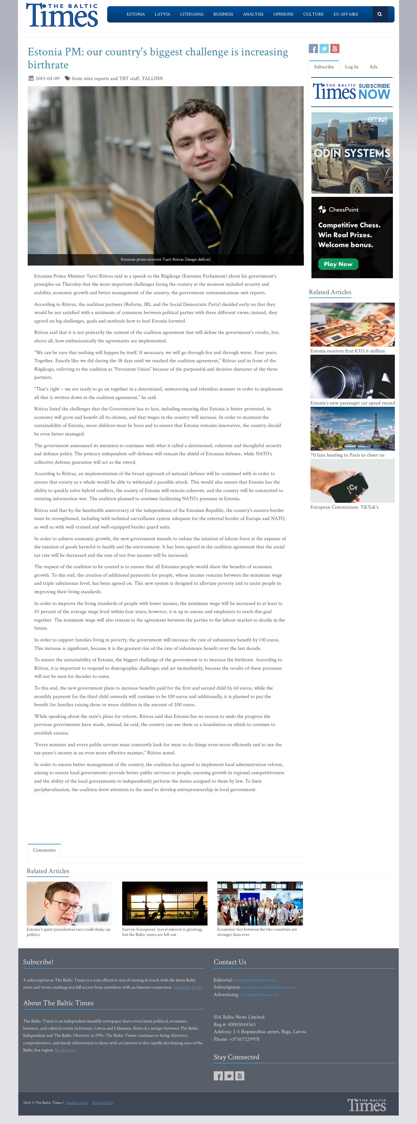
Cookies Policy (77, 1102)
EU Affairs (346, 14)
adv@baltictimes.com (259, 995)
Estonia (136, 14)
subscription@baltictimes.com (269, 987)
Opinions (283, 14)
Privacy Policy (103, 1102)
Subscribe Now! (187, 987)
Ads (373, 66)
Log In (351, 66)
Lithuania (192, 14)
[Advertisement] (165, 820)
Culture (313, 14)
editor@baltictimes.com (255, 980)
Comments (44, 850)
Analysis (253, 14)
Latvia (162, 14)
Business (223, 14)
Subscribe (324, 66)
